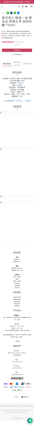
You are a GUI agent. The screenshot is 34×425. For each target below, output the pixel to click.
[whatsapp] (15, 13)
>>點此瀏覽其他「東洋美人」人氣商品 (17, 101)
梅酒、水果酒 (17, 281)
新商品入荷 (17, 259)
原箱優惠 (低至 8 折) (17, 270)
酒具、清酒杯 (17, 276)
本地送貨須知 (17, 297)
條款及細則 (17, 303)
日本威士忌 (17, 283)
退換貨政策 (17, 301)
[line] (8, 13)
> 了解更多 (17, 341)
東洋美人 (21, 83)
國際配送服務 (17, 299)
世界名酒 (17, 287)
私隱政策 (17, 305)
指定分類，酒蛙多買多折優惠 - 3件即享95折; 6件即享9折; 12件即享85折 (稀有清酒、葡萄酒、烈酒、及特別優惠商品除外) (17, 36)
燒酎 (17, 279)
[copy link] (18, 13)
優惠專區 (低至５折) (17, 268)
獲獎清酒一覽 (17, 261)
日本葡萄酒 (17, 285)
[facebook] (11, 13)
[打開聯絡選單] (30, 420)
